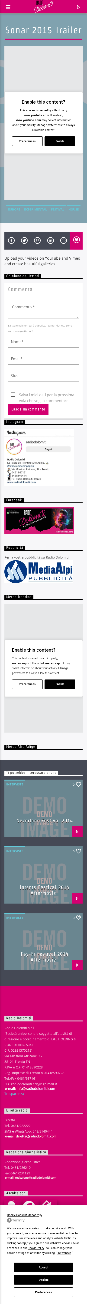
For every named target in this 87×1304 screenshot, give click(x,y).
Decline (43, 1280)
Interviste (14, 784)
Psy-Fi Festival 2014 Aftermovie (44, 957)
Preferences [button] (64, 1253)
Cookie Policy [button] (36, 1248)
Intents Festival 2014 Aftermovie (45, 890)
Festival (57, 209)
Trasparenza (14, 1093)
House (73, 209)
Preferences (43, 1292)
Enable (59, 141)
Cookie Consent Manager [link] (23, 1215)
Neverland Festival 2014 (44, 820)
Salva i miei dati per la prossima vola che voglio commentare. (46, 395)
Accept (43, 1267)
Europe (14, 209)
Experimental (35, 209)
